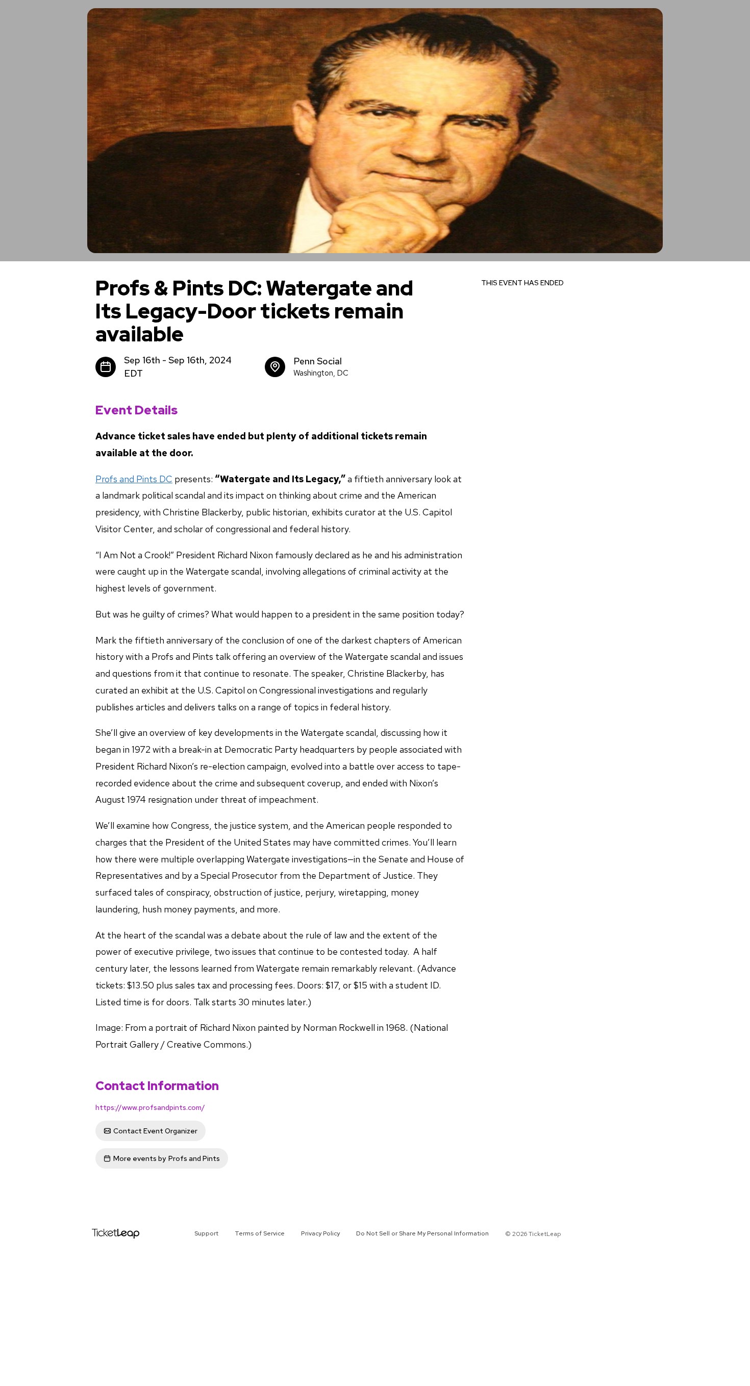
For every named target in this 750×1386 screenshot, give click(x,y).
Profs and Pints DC (133, 479)
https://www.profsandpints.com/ (150, 1107)
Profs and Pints (166, 1158)
